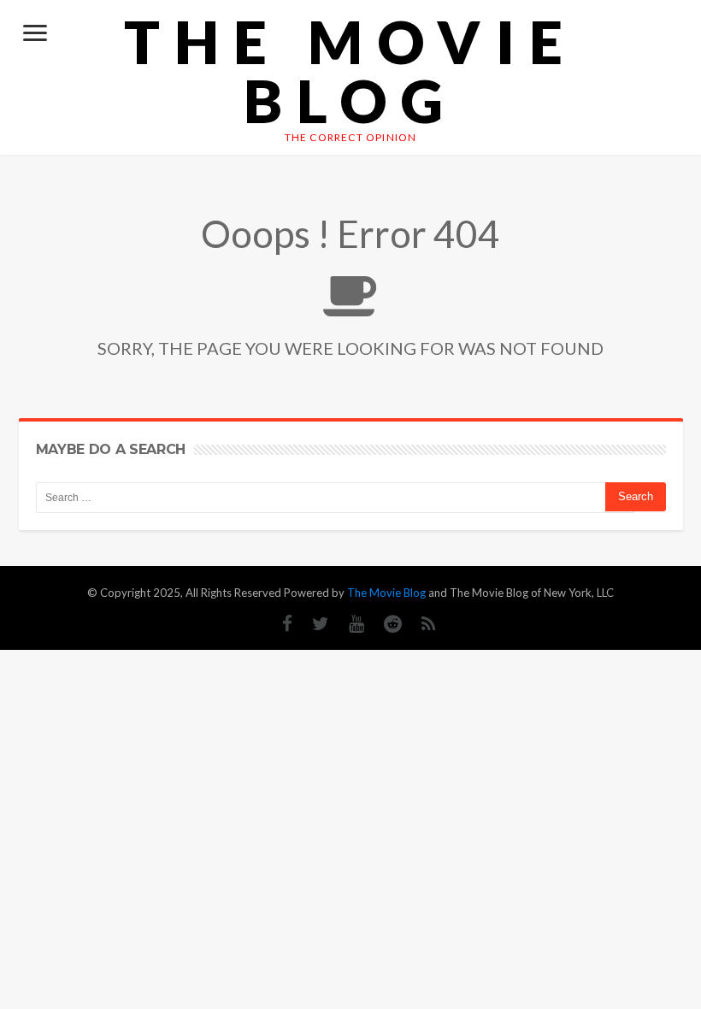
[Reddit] (384, 624)
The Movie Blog (350, 71)
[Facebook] (278, 624)
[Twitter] (312, 624)
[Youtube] (348, 624)
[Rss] (420, 624)
